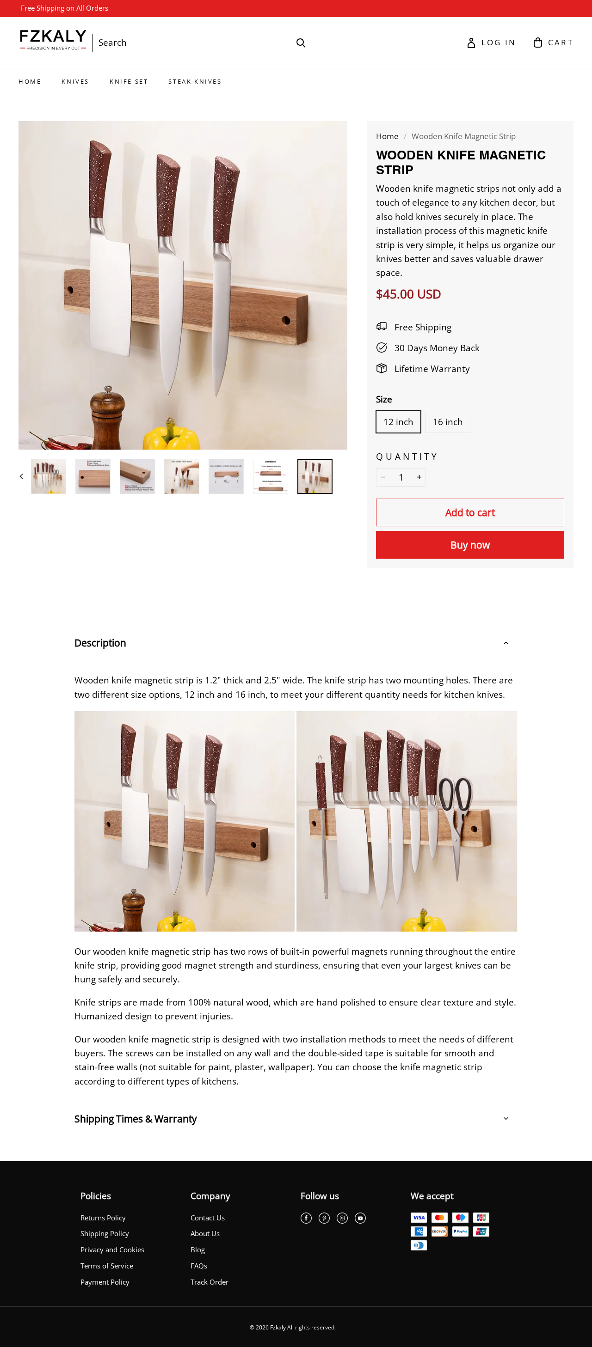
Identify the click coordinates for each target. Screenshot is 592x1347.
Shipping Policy (104, 1233)
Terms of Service (106, 1266)
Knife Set (129, 81)
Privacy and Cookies (112, 1250)
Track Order (209, 1282)
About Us (205, 1233)
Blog (198, 1250)
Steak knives (195, 81)
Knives (75, 81)
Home (29, 81)
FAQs (199, 1266)
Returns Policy (103, 1218)
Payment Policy (105, 1282)
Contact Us (208, 1218)
